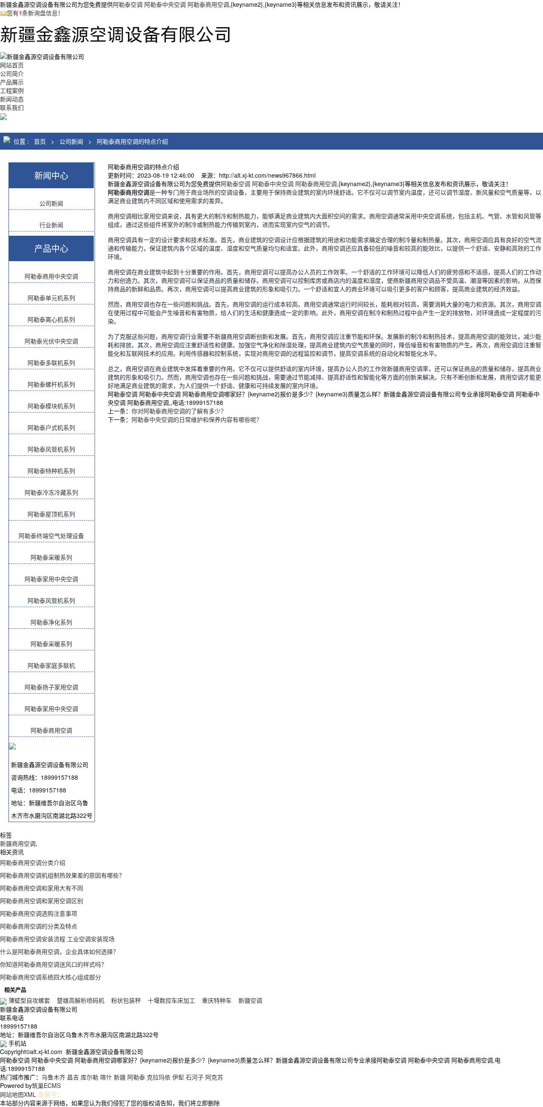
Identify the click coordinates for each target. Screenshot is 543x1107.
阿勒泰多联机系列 (51, 362)
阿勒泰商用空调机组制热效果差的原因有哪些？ (62, 875)
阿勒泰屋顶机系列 (51, 514)
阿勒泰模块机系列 (51, 406)
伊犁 (178, 1077)
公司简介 (12, 73)
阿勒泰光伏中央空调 (51, 341)
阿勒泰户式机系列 (51, 427)
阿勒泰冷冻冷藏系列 (51, 492)
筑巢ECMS (46, 1085)
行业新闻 (51, 224)
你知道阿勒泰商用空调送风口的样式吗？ (53, 964)
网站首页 (12, 65)
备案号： (50, 1094)
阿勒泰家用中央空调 (51, 578)
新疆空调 (250, 1000)
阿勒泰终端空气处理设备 (51, 535)
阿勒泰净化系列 (51, 622)
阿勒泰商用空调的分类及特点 (38, 926)
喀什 (106, 1077)
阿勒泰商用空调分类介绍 (32, 862)
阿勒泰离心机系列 (51, 319)
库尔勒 (89, 1077)
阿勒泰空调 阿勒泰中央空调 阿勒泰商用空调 (171, 4)
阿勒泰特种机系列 (51, 470)
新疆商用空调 (18, 843)
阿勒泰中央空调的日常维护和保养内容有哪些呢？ (197, 419)
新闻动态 (12, 99)
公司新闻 (71, 141)
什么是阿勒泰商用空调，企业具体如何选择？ (59, 951)
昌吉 (73, 1077)
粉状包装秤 (126, 1000)
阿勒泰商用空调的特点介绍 (132, 141)
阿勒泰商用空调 (51, 730)
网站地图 (12, 1094)
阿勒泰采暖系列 (51, 557)
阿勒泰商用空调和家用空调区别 (41, 900)
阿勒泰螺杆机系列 (51, 384)
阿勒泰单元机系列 (51, 297)
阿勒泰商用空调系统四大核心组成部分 (50, 977)
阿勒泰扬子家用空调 (51, 687)
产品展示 (12, 82)
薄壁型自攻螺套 (29, 1000)
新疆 (120, 1077)
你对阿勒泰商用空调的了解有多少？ (179, 411)
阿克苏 (214, 1077)
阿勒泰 (136, 1077)
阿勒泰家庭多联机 (51, 665)
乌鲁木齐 (53, 1077)
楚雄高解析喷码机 (80, 1000)
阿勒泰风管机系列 (51, 449)
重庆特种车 (217, 1000)
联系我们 (12, 107)
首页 (40, 141)
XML (30, 1094)
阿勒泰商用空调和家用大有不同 (41, 888)
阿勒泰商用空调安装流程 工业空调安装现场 (57, 938)
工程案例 (12, 90)
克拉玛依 (159, 1077)
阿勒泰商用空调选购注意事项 (38, 913)
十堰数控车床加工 (171, 1000)
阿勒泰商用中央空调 (51, 276)
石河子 (195, 1077)
